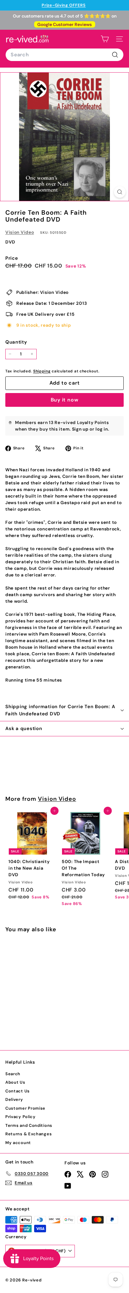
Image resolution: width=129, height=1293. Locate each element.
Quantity (16, 342)
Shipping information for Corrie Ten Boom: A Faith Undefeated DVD (60, 710)
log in (101, 429)
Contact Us (17, 1091)
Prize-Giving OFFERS (63, 5)
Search (12, 1073)
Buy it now (65, 399)
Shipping (42, 371)
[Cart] (104, 39)
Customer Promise (25, 1108)
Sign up (80, 429)
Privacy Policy (20, 1116)
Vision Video (19, 232)
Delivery (14, 1099)
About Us (15, 1082)
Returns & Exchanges (28, 1134)
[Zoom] (120, 192)
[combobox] (64, 54)
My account (18, 1142)
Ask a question (23, 728)
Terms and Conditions (28, 1125)
